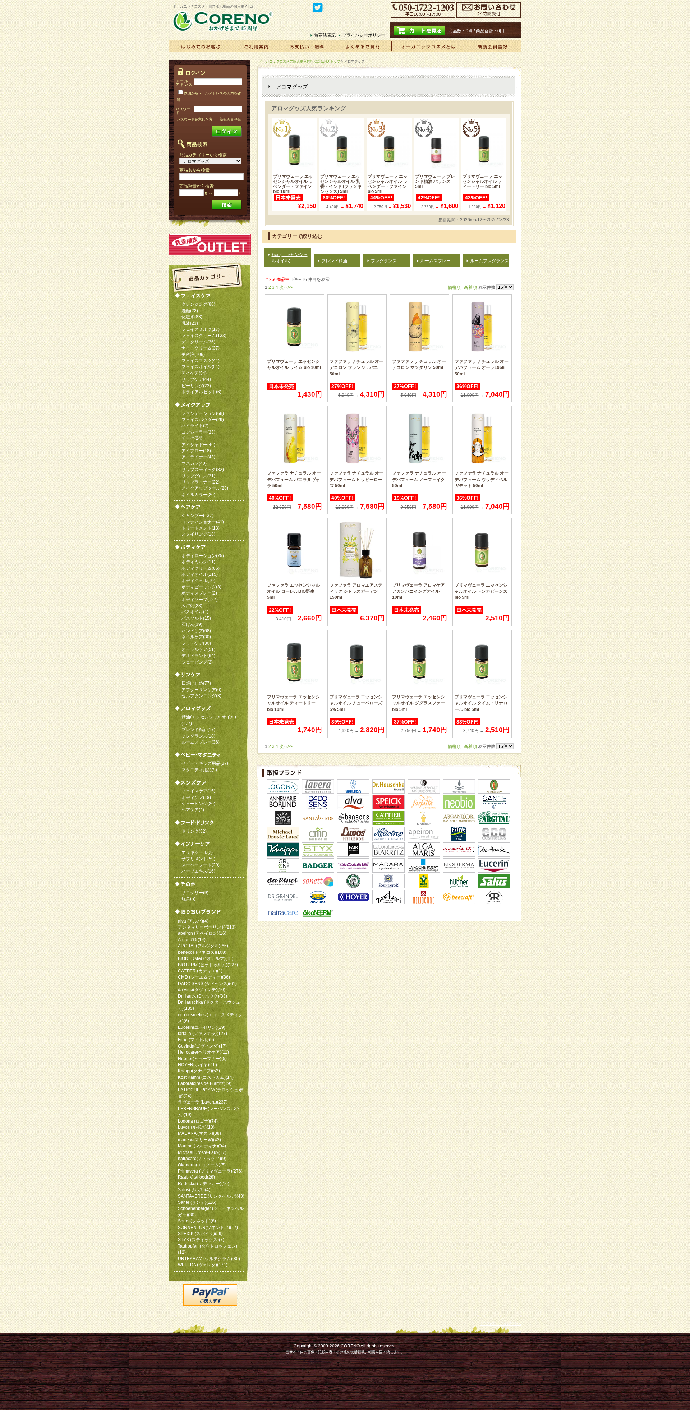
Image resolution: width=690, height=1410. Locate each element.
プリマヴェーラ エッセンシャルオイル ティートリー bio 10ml (293, 703)
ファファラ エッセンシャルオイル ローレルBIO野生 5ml (293, 591)
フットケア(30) (196, 643)
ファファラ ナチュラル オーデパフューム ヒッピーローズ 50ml (356, 479)
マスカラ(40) (194, 463)
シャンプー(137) (197, 515)
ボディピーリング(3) (201, 586)
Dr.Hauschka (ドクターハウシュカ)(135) (209, 1005)
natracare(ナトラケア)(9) (202, 1158)
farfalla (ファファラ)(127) (202, 1033)
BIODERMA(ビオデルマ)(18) (205, 958)
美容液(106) (193, 354)
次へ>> (286, 287)
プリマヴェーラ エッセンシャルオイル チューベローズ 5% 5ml (356, 703)
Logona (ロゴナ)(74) (198, 1121)
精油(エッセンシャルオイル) (290, 257)
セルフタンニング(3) (201, 695)
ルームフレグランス (489, 260)
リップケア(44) (196, 379)
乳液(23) (189, 323)
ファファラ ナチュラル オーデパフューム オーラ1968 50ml (482, 367)
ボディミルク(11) (198, 561)
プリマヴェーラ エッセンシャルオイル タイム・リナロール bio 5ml (481, 703)
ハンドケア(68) (196, 630)
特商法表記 (325, 35)
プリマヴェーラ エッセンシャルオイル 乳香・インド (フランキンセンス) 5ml (341, 184)
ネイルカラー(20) (198, 494)
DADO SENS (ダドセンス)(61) (207, 983)
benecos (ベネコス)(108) (202, 952)
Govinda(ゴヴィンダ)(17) (202, 1046)
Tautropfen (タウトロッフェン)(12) (207, 1249)
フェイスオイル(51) (200, 366)
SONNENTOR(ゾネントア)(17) (208, 1227)
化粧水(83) (191, 316)
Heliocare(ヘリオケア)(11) (203, 1052)
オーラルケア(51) (198, 649)
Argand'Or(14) (192, 939)
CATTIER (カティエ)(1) (200, 970)
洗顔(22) (189, 310)
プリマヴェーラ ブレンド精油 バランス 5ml (435, 181)
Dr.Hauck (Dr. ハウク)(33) (202, 996)
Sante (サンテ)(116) (197, 1202)
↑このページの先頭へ (500, 1323)
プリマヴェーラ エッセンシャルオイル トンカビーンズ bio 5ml (481, 591)
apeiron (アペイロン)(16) (202, 933)
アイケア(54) (194, 373)
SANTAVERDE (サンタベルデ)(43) (211, 1196)
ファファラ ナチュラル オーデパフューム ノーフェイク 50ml (419, 479)
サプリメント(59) (198, 858)
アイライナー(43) (198, 456)
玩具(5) (188, 898)
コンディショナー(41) (202, 521)
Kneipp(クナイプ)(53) (199, 1070)
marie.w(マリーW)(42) (199, 1139)
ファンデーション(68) (202, 413)
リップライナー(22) (200, 482)
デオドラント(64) (198, 655)
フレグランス (384, 260)
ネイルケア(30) (196, 636)
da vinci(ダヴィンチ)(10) (201, 989)
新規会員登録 (230, 119)
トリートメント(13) (200, 528)
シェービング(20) (198, 803)
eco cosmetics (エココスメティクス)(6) (210, 1017)
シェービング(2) (197, 662)
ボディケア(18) (196, 797)
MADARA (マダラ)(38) (199, 1133)
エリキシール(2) (197, 852)
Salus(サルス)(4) (194, 1189)
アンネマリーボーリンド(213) (207, 927)
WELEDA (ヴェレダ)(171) (202, 1264)
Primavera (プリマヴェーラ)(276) (210, 1171)
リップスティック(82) (202, 469)
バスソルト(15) (196, 618)
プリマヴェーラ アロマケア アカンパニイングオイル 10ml (418, 591)
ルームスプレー (435, 260)
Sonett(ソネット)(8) (197, 1221)
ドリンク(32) (194, 831)
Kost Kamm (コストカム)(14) (206, 1077)
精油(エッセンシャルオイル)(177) (208, 720)
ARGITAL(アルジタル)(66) (203, 945)
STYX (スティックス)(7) (201, 1239)
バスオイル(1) (194, 611)
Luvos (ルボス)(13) (196, 1127)
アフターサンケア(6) (201, 689)
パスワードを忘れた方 (194, 119)
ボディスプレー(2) (199, 593)
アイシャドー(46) (198, 444)
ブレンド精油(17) (198, 729)
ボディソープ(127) (199, 599)
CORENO (350, 1346)
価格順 (454, 287)
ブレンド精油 (334, 260)
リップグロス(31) (198, 475)
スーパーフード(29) (200, 865)
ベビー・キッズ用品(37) (204, 763)
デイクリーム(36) (198, 341)
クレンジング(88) (198, 304)
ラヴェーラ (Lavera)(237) (202, 1102)
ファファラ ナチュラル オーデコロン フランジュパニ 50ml (356, 367)
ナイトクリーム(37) (200, 348)
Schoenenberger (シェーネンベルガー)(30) (211, 1211)
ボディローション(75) (202, 555)
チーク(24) (191, 438)
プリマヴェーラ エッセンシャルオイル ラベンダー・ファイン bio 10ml (293, 184)
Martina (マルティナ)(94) (202, 1145)
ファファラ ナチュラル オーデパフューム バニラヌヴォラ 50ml (294, 479)
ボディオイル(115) (199, 574)
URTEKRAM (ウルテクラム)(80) (209, 1258)
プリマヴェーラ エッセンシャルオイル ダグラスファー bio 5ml (418, 703)
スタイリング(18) (198, 534)
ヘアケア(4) (192, 809)
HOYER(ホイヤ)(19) (197, 1064)
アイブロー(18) (196, 450)
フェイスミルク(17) (200, 329)
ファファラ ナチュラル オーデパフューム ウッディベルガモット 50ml (482, 479)
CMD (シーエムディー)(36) (204, 977)
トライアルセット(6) (201, 391)
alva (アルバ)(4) (193, 921)
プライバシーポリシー (363, 35)
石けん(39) (191, 624)
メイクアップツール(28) (204, 488)
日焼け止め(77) (196, 683)
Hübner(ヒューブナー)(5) (202, 1058)
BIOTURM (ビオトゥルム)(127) (208, 964)
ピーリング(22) (196, 385)
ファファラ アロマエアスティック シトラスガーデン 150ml (356, 591)
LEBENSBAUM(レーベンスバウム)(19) (208, 1111)
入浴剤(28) (191, 605)
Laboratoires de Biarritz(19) (204, 1083)
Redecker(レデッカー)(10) (203, 1183)
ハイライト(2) (194, 425)
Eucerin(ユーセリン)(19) (201, 1027)
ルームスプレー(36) (200, 742)
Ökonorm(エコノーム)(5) (202, 1164)
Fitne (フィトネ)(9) (196, 1039)
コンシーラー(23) (198, 432)
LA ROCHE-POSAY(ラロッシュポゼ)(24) (210, 1092)
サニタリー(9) (194, 892)
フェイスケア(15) (198, 791)
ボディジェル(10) (198, 580)
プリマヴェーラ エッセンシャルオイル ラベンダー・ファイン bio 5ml (388, 184)
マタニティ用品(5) (199, 769)
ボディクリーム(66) (200, 568)
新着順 (470, 287)
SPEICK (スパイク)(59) (200, 1233)
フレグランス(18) (198, 736)
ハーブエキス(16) (198, 871)
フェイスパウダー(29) (202, 419)
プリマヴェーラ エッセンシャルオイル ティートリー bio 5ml (482, 181)
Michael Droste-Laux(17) (202, 1152)
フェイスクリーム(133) (203, 335)
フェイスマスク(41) (200, 360)
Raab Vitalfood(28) (196, 1177)
